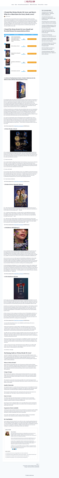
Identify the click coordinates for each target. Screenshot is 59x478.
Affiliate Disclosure (33, 4)
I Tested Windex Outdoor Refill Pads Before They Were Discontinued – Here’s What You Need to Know (21, 454)
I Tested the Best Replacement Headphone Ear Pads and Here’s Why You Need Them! (48, 18)
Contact (45, 4)
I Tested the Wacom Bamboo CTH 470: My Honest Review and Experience (17, 457)
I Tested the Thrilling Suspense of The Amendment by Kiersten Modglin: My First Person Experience (49, 26)
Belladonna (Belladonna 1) (12, 227)
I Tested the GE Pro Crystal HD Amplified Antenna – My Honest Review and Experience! (48, 13)
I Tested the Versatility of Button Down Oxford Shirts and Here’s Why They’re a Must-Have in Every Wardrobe (49, 39)
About (16, 4)
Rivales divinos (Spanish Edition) (14, 184)
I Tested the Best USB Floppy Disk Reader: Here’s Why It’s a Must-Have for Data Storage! (48, 31)
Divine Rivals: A (9, 129)
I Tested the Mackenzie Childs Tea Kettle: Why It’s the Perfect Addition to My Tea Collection (49, 53)
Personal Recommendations (23, 4)
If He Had (7, 276)
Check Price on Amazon (32, 53)
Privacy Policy (41, 4)
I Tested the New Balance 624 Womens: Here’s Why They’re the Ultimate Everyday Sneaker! (49, 44)
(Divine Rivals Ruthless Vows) (19, 79)
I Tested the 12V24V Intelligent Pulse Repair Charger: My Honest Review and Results (31, 465)
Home (13, 4)
